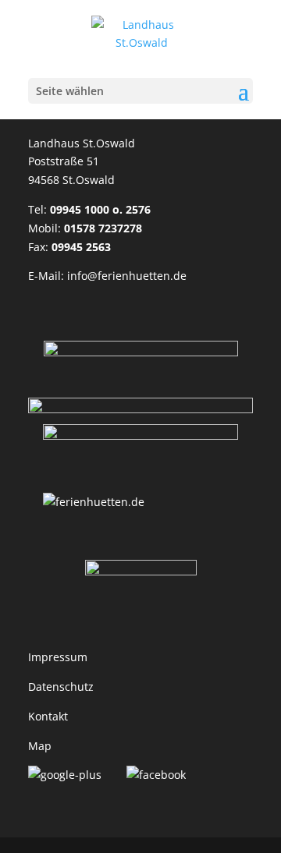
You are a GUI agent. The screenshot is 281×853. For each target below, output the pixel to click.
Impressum (57, 656)
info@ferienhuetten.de (127, 275)
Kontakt (48, 716)
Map (40, 745)
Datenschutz (61, 686)
